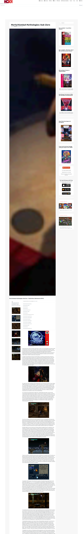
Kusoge (13, 304)
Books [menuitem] (54, 0)
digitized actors (16, 303)
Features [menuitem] (46, 0)
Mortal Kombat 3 (25, 308)
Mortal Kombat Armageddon (27, 322)
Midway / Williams (16, 304)
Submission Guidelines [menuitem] (65, 0)
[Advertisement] (41, 13)
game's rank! (68, 182)
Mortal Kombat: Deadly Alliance (27, 317)
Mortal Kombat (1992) (26, 305)
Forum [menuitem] (74, 0)
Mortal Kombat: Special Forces (27, 316)
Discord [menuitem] (71, 0)
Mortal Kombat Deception (26, 319)
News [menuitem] (51, 0)
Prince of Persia (32, 482)
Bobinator (15, 26)
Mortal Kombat (35, 301)
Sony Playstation (17, 305)
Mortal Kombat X (25, 326)
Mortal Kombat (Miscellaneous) (27, 328)
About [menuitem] (77, 0)
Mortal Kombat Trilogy (26, 311)
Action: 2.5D (13, 302)
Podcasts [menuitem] (58, 0)
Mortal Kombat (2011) (26, 325)
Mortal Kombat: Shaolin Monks (27, 320)
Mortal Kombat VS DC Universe (27, 323)
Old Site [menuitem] (81, 0)
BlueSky (2, 3)
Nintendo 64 (13, 305)
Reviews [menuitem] (41, 0)
